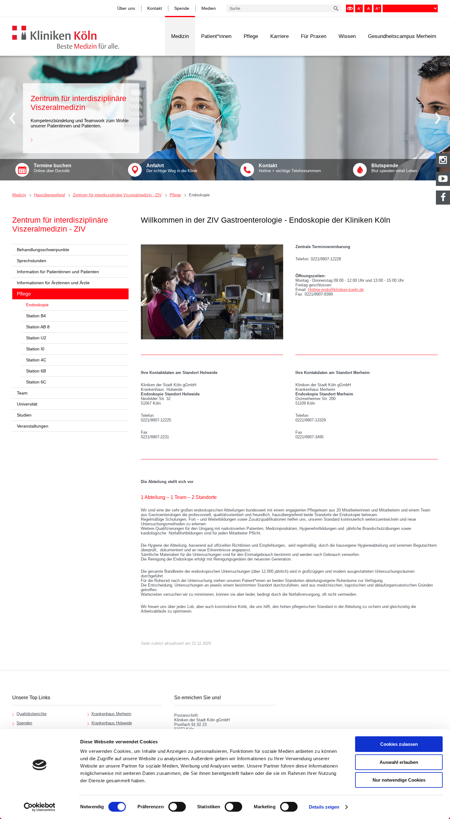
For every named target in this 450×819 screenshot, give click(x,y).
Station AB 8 (38, 326)
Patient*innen (216, 36)
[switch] (177, 807)
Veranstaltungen (32, 426)
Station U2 (36, 337)
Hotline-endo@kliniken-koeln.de (336, 289)
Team (22, 393)
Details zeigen (324, 807)
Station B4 (36, 315)
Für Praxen (313, 36)
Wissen (347, 36)
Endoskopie (199, 195)
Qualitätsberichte (32, 713)
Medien (208, 8)
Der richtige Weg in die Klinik (171, 168)
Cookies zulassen (399, 744)
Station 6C (36, 381)
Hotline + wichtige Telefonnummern (290, 168)
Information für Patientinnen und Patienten (58, 271)
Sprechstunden (31, 260)
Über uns (126, 8)
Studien (24, 415)
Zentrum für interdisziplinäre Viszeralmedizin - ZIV (117, 195)
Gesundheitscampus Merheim (402, 36)
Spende (181, 8)
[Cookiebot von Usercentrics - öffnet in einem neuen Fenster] (39, 807)
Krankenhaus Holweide (112, 723)
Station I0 (35, 348)
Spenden (24, 723)
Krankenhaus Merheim (111, 713)
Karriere (279, 36)
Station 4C (36, 359)
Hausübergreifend (49, 195)
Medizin (180, 36)
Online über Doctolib (52, 168)
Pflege (251, 36)
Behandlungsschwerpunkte (43, 249)
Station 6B (36, 370)
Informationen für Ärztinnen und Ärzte (53, 282)
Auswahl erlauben (399, 762)
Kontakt (154, 8)
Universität (27, 404)
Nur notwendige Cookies (399, 780)
